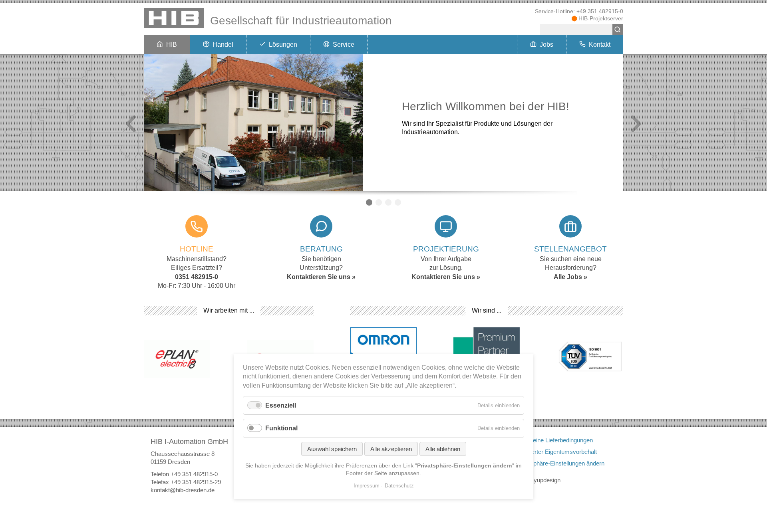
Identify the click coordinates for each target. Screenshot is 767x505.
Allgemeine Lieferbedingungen (554, 440)
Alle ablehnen (442, 449)
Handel (223, 44)
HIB (171, 44)
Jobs (546, 44)
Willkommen (369, 202)
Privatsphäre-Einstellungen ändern (559, 463)
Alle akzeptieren (391, 449)
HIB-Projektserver (600, 19)
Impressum (367, 486)
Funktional (281, 428)
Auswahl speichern (332, 449)
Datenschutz (399, 486)
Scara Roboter (388, 202)
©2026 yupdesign (537, 480)
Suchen (617, 29)
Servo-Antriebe (379, 202)
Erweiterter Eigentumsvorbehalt (556, 451)
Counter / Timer (398, 202)
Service (343, 44)
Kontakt (599, 44)
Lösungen (283, 44)
